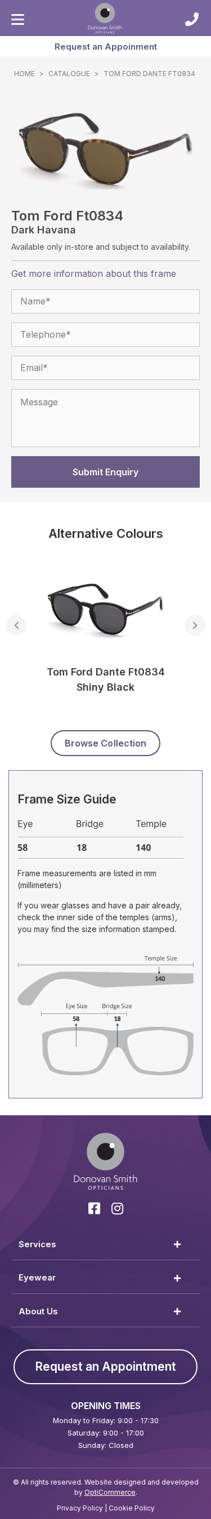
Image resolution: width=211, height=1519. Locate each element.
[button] (105, 46)
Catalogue (69, 73)
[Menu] (18, 19)
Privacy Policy (80, 1508)
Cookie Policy (132, 1508)
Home (24, 73)
